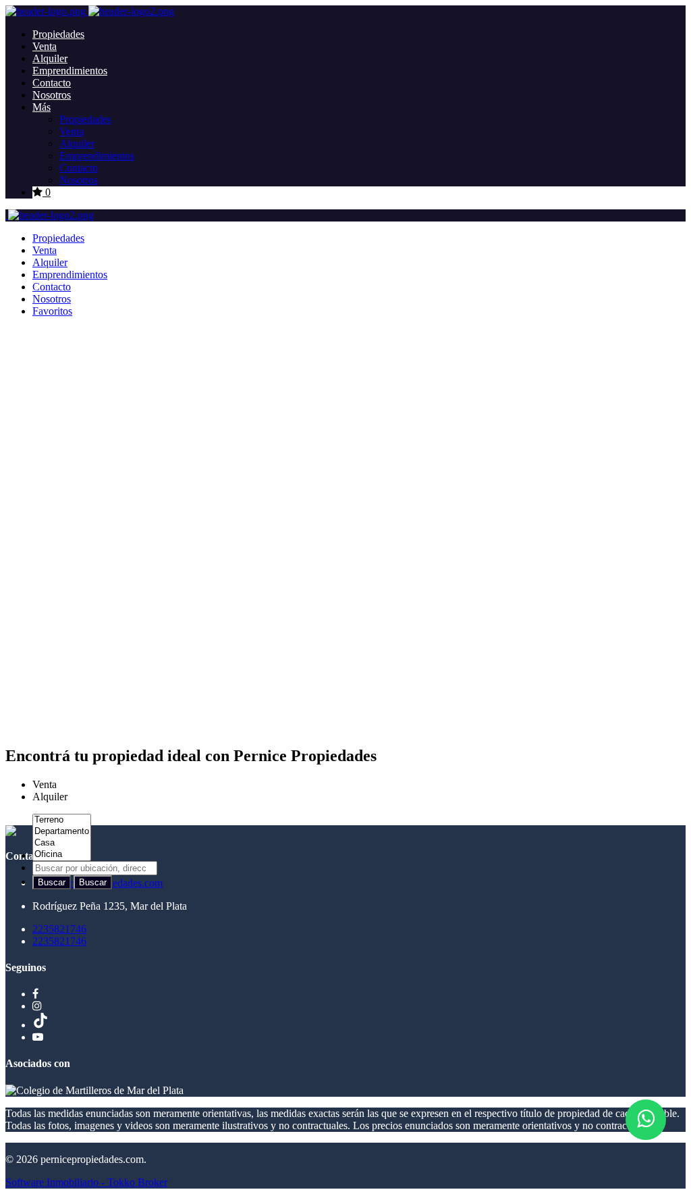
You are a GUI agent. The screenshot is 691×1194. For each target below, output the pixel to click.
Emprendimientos (69, 70)
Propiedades (58, 34)
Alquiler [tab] (49, 796)
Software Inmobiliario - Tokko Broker (86, 1182)
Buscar (51, 882)
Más (41, 107)
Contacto (51, 82)
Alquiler (49, 58)
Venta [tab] (44, 784)
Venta (44, 46)
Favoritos (52, 311)
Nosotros (51, 95)
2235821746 (59, 929)
